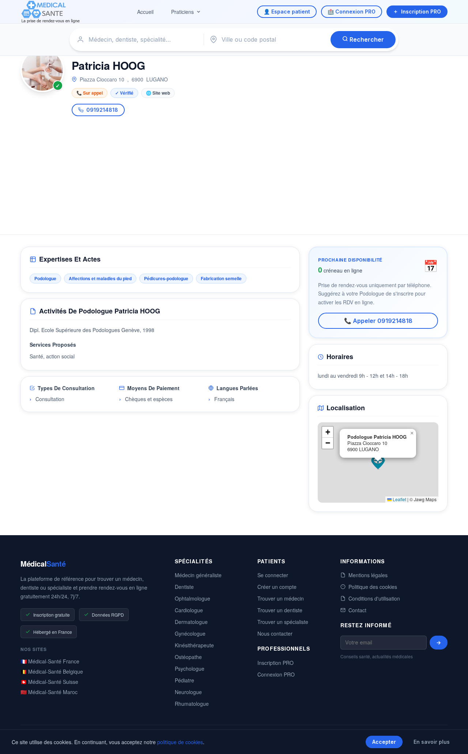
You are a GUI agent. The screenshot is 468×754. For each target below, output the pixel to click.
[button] (378, 462)
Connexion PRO (276, 674)
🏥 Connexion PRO (351, 11)
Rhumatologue (192, 703)
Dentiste (184, 586)
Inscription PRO (421, 11)
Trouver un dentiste (279, 610)
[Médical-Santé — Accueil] (50, 12)
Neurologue (188, 692)
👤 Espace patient (287, 11)
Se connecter (272, 575)
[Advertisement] (234, 171)
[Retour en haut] (454, 741)
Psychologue (189, 668)
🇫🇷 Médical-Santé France (49, 661)
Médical (42, 563)
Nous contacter (274, 633)
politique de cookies (180, 742)
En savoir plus (432, 742)
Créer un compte (277, 586)
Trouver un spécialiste (282, 621)
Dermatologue (191, 621)
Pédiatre (184, 680)
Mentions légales (368, 575)
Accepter (384, 742)
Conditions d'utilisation (374, 598)
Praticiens (182, 11)
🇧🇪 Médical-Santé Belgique (51, 671)
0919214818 (102, 110)
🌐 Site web (158, 93)
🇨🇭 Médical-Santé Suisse (49, 681)
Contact (357, 610)
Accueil (145, 11)
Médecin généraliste (198, 575)
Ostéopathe (188, 656)
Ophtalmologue (192, 598)
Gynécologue (190, 633)
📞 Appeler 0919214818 (378, 320)
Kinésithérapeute (194, 645)
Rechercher (366, 39)
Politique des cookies (372, 586)
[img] (378, 462)
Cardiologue (189, 610)
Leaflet (399, 499)
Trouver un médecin (280, 598)
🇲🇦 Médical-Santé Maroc (49, 692)
